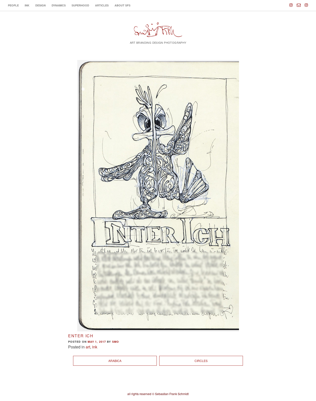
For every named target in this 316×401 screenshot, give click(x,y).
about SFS (122, 5)
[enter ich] (158, 195)
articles (102, 5)
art (88, 347)
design (40, 5)
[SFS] (158, 32)
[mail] (298, 3)
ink (27, 5)
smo (115, 341)
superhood (80, 5)
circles (201, 361)
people (13, 5)
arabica (114, 361)
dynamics (59, 5)
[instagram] (291, 3)
